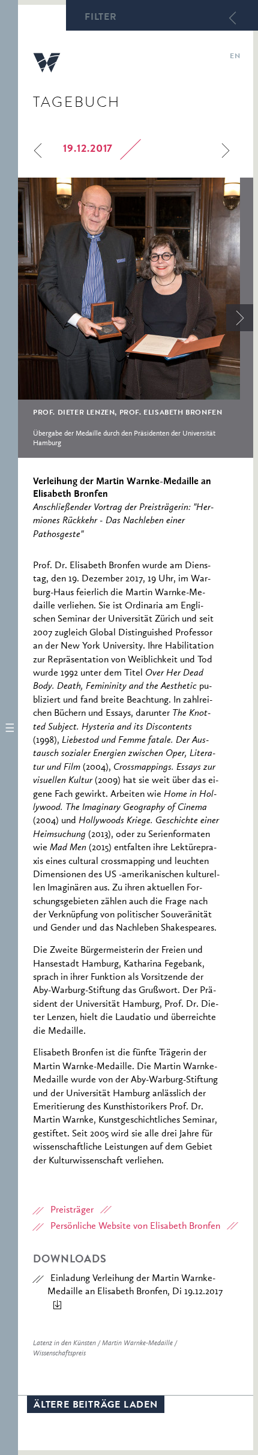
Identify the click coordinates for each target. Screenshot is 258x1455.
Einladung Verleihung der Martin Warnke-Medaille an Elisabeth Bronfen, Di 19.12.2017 (135, 1285)
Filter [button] (101, 18)
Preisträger (72, 1210)
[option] (135, 318)
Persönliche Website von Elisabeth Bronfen (135, 1226)
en (235, 57)
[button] (9, 727)
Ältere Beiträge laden (96, 1406)
